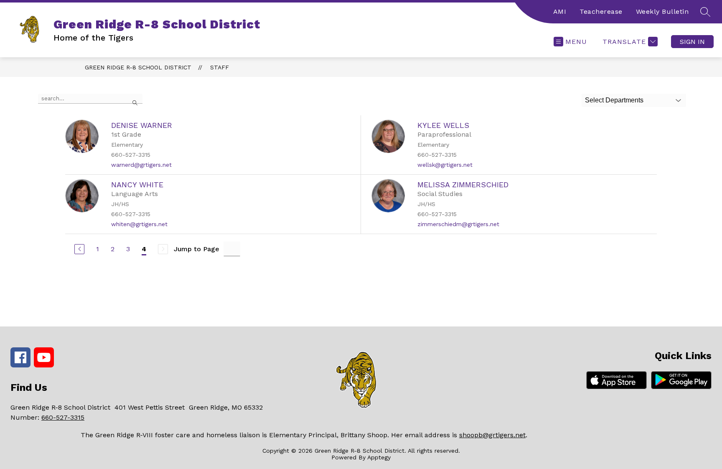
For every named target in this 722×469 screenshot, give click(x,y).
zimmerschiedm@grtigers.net (458, 224)
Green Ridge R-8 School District (138, 67)
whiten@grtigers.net (139, 224)
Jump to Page (196, 249)
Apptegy (379, 457)
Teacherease (601, 11)
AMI (560, 11)
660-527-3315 (62, 417)
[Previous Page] (79, 249)
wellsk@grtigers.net (445, 164)
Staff (219, 67)
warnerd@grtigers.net (141, 164)
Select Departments (614, 100)
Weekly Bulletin (662, 11)
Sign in (692, 42)
